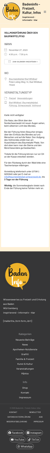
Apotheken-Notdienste (25, 349)
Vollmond (36, 105)
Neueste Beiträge (25, 339)
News (25, 344)
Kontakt (25, 392)
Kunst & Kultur (25, 363)
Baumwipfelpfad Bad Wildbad (23, 78)
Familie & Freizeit (25, 358)
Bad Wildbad (15, 102)
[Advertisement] (25, 218)
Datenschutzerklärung (19, 417)
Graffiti (25, 354)
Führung (13, 105)
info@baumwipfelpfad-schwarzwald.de (22, 176)
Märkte (25, 373)
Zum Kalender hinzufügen (24, 62)
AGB (41, 417)
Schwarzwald (24, 105)
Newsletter (35, 412)
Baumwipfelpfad (30, 102)
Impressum (25, 397)
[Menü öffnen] (44, 12)
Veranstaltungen (25, 98)
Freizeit (12, 98)
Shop (25, 387)
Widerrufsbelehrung (17, 421)
